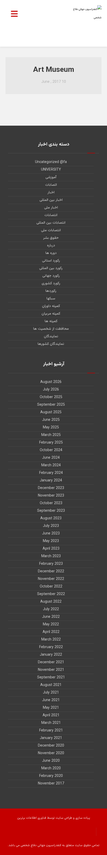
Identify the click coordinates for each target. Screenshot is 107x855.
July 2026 (51, 390)
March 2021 (51, 723)
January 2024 (51, 481)
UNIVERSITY (51, 170)
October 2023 (51, 503)
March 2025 (51, 435)
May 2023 (51, 541)
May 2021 (51, 708)
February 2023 (51, 564)
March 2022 (51, 640)
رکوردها (50, 291)
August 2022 (51, 602)
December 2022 (51, 571)
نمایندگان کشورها (51, 344)
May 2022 (51, 624)
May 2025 (51, 428)
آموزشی (50, 177)
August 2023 (51, 518)
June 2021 (51, 700)
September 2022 (51, 594)
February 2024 (51, 473)
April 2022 (51, 632)
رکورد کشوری (51, 283)
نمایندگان (51, 336)
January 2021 (51, 738)
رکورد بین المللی (51, 268)
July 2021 (51, 693)
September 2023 (51, 511)
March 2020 (51, 768)
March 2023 (51, 556)
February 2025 (51, 443)
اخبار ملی (51, 208)
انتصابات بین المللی (50, 223)
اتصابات (51, 185)
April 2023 (51, 549)
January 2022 (51, 655)
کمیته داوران (51, 306)
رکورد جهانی (51, 276)
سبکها (50, 298)
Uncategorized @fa (51, 162)
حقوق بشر (51, 238)
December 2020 (51, 746)
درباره (51, 245)
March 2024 (51, 465)
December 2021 (51, 662)
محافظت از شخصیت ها (51, 329)
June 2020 (51, 761)
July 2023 (51, 526)
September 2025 (51, 405)
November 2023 (51, 496)
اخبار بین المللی (51, 200)
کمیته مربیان (51, 314)
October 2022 (51, 587)
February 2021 (51, 731)
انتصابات (50, 215)
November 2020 (51, 753)
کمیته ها (51, 321)
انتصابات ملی (51, 230)
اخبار (51, 192)
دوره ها (51, 253)
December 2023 (51, 488)
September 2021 (51, 677)
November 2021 (51, 670)
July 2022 (51, 609)
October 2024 (51, 450)
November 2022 (51, 579)
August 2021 (51, 685)
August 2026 (51, 382)
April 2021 (51, 715)
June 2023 (51, 534)
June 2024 (51, 458)
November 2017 (51, 784)
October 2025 (51, 397)
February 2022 (51, 647)
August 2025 (51, 412)
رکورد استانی (51, 261)
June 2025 (51, 420)
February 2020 (51, 776)
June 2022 (51, 617)
